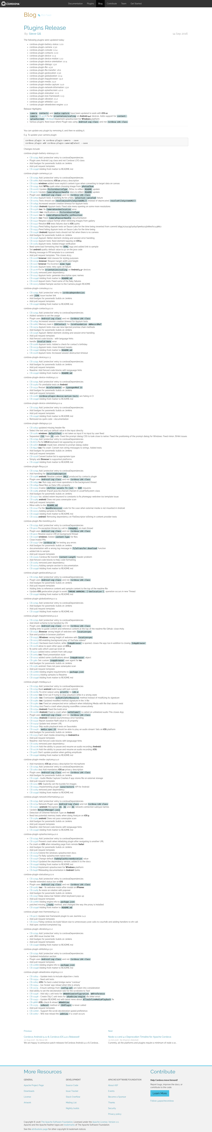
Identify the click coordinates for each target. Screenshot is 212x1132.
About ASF (113, 1085)
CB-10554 (34, 787)
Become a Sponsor (117, 1097)
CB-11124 (34, 922)
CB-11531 (34, 387)
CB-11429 (34, 723)
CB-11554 (34, 979)
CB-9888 (34, 1002)
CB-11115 (34, 517)
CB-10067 (34, 189)
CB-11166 (34, 344)
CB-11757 (34, 695)
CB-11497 (34, 542)
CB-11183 (34, 244)
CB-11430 (34, 721)
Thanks (111, 1102)
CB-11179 (34, 853)
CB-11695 (34, 203)
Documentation (75, 3)
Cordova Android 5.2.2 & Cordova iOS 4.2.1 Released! (51, 1036)
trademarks (69, 1125)
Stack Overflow (73, 1097)
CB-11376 (34, 209)
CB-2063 (34, 654)
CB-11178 (34, 646)
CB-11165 (34, 272)
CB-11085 (34, 692)
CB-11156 (34, 858)
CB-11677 (34, 445)
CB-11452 (34, 999)
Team (123, 3)
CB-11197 (34, 896)
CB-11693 (34, 482)
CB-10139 (34, 261)
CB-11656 (34, 206)
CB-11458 (34, 729)
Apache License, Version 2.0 (105, 1122)
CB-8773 (33, 442)
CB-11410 (34, 215)
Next (110, 1031)
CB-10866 (34, 672)
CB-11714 (34, 183)
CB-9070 (34, 192)
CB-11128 (34, 281)
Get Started (136, 3)
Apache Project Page (34, 1085)
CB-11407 (34, 496)
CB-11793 (34, 689)
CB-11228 (34, 258)
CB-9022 (34, 528)
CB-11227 (34, 264)
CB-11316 (34, 537)
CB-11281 (34, 433)
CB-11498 (34, 232)
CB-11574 (34, 327)
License (27, 1097)
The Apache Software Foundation (57, 1122)
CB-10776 (34, 746)
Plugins (90, 3)
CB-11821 (34, 769)
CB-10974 (34, 557)
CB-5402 (34, 652)
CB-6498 (34, 870)
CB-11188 (34, 396)
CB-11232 (34, 241)
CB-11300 (34, 807)
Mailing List (71, 1102)
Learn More (160, 1093)
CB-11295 (34, 186)
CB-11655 (34, 718)
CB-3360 (34, 660)
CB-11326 (34, 841)
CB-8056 (50, 119)
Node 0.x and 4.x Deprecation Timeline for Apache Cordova (139, 1036)
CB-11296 (34, 238)
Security (112, 1108)
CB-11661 (34, 180)
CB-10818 (34, 1011)
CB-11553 (34, 226)
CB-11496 (34, 994)
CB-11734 (34, 804)
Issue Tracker (72, 1091)
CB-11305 (34, 488)
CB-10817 (34, 1014)
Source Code (72, 1085)
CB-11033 (34, 347)
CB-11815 (34, 982)
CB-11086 (34, 712)
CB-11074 (34, 988)
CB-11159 (34, 856)
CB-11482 (34, 384)
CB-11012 (34, 657)
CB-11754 (34, 709)
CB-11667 (34, 324)
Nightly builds (72, 1108)
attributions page (40, 1129)
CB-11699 (34, 485)
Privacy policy (114, 1114)
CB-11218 (34, 456)
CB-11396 (34, 778)
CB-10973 (34, 632)
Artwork (27, 1102)
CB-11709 (34, 201)
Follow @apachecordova (162, 1101)
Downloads (29, 1091)
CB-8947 (34, 448)
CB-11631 (34, 198)
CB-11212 (34, 784)
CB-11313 (34, 735)
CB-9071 (33, 916)
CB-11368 (34, 476)
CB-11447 (34, 221)
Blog (100, 3)
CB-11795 (34, 157)
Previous (28, 1031)
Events (111, 1091)
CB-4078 (42, 116)
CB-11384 (34, 818)
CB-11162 (34, 267)
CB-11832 (34, 428)
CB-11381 (34, 666)
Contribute (112, 3)
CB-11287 (34, 887)
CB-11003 (34, 284)
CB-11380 (34, 698)
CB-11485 (34, 890)
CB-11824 (34, 976)
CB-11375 (34, 1005)
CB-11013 (34, 640)
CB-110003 (35, 675)
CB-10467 (34, 643)
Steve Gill (35, 33)
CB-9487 (34, 752)
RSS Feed (46, 15)
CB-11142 (34, 508)
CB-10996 (34, 169)
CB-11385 (34, 491)
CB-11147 (34, 275)
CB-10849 (34, 706)
